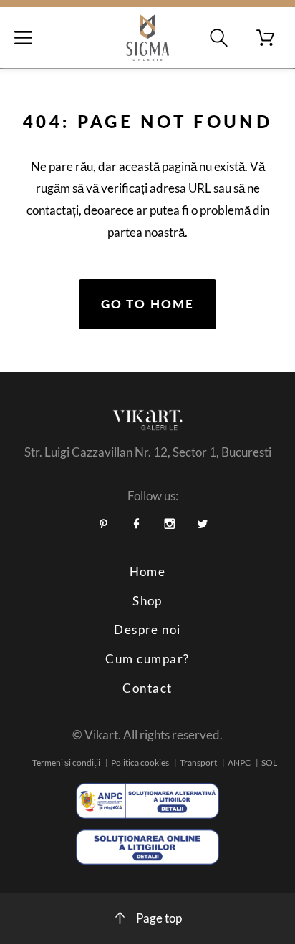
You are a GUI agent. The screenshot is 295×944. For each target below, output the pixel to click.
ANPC (239, 762)
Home (148, 571)
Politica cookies (140, 762)
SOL (269, 762)
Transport (198, 762)
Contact (147, 688)
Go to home (147, 303)
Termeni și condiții (66, 762)
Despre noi (147, 629)
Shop (147, 600)
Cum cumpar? (147, 658)
